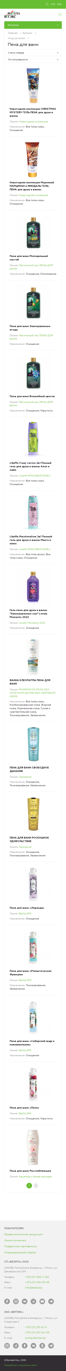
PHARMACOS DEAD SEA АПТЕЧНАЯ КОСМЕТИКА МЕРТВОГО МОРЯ (32, 693)
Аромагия (25, 776)
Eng (59, 4)
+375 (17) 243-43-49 (37, 1282)
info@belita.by (33, 1287)
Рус (53, 4)
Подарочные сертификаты (20, 1246)
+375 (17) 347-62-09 (37, 1332)
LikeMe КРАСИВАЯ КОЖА (34, 475)
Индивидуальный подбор (20, 1252)
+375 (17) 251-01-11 (36, 1327)
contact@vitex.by (35, 1337)
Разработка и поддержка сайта (20, 1365)
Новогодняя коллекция (33, 121)
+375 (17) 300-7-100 (37, 1277)
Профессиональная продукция (23, 1234)
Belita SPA (25, 913)
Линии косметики (15, 1240)
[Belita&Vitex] (12, 13)
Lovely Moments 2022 (32, 622)
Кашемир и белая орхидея (35, 1176)
